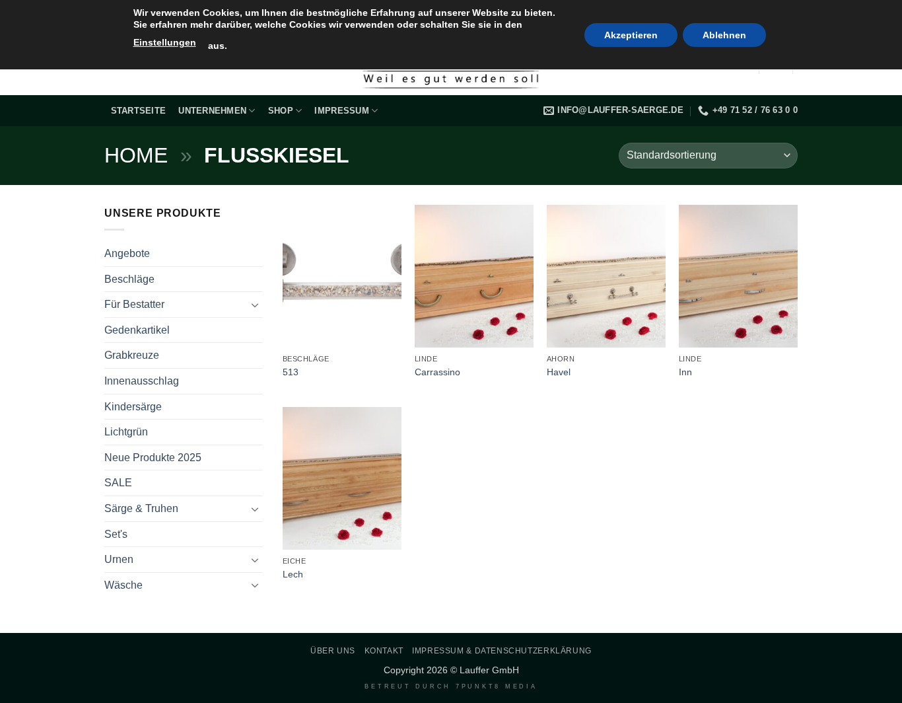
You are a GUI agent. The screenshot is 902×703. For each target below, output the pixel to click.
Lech (293, 574)
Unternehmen (212, 111)
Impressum (341, 111)
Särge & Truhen (141, 508)
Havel (559, 372)
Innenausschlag (141, 381)
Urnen (118, 559)
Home (136, 155)
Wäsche (123, 585)
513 (290, 372)
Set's (115, 534)
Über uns (332, 650)
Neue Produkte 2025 (152, 457)
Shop (280, 111)
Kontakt (383, 650)
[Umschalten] (255, 305)
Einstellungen (164, 42)
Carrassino (437, 372)
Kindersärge (133, 406)
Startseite (138, 111)
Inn (685, 372)
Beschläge (129, 279)
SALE (118, 482)
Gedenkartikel (137, 330)
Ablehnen (724, 35)
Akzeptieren (631, 35)
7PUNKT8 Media (497, 686)
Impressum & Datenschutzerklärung (502, 650)
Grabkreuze (131, 355)
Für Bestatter (134, 304)
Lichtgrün (126, 431)
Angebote (127, 253)
